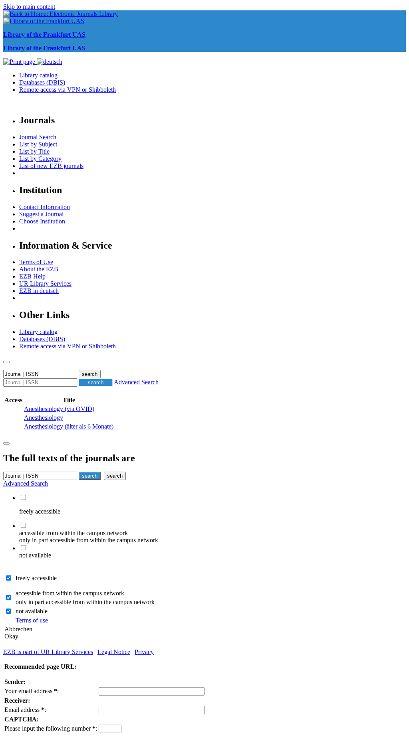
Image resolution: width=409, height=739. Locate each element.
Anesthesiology (43, 417)
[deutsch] (49, 61)
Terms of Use (36, 262)
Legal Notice (113, 651)
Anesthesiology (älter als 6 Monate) (68, 426)
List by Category (40, 158)
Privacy (144, 651)
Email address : (25, 709)
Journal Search (37, 137)
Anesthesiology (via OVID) (59, 408)
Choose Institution (42, 221)
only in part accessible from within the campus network (85, 602)
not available (32, 611)
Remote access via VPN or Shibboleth (67, 89)
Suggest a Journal (41, 214)
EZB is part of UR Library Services (48, 651)
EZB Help (32, 276)
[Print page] (20, 61)
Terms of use (32, 620)
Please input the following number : (50, 728)
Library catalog (38, 75)
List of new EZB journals (51, 165)
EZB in (39, 290)
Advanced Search (136, 382)
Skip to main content (29, 6)
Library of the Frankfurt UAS (44, 34)
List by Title (34, 151)
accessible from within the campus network (70, 593)
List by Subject (38, 144)
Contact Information (44, 207)
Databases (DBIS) (42, 82)
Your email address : (31, 691)
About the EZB (38, 269)
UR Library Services (45, 283)
